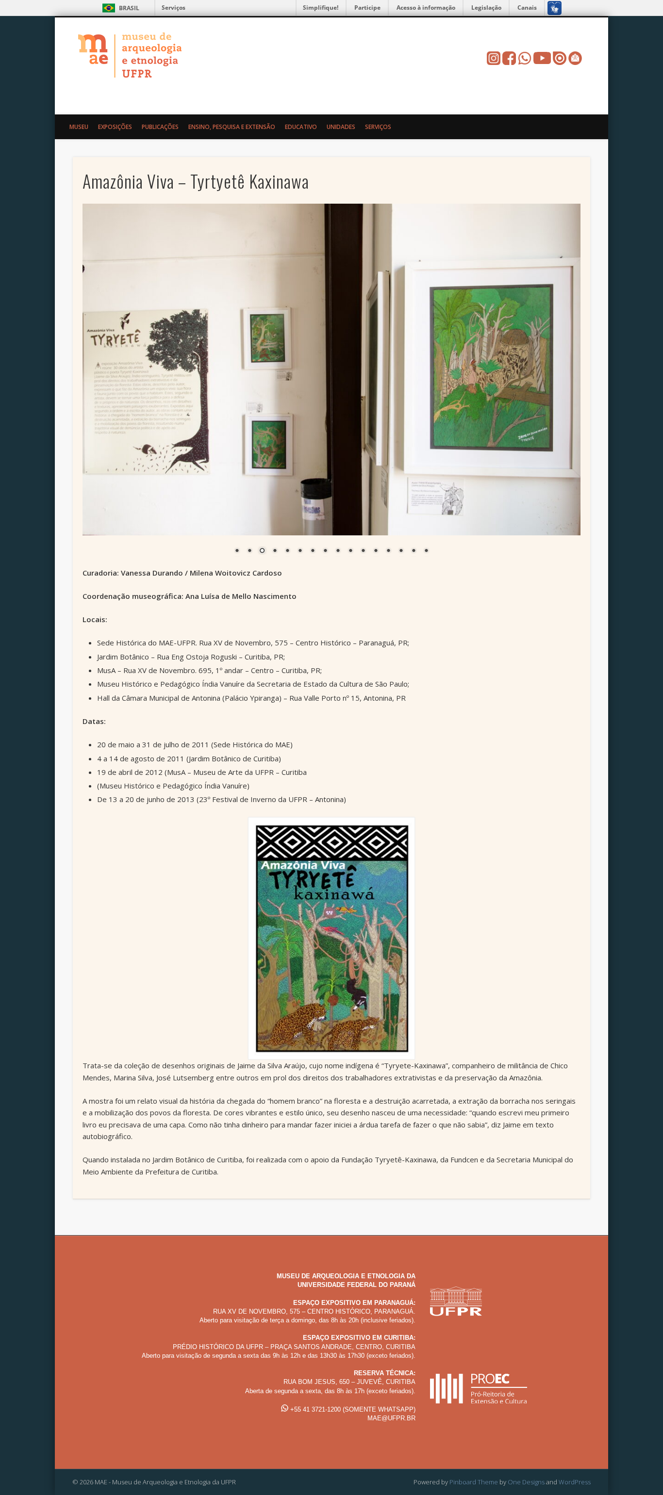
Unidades (341, 127)
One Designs (526, 1482)
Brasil (129, 8)
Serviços (173, 7)
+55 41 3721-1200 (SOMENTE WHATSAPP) (351, 1409)
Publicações (160, 127)
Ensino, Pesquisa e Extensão (231, 127)
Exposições (115, 127)
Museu (78, 127)
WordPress (575, 1482)
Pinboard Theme (473, 1482)
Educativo (301, 127)
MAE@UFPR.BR (391, 1417)
